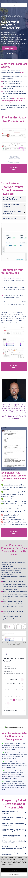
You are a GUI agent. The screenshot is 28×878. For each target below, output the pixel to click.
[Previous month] (5, 679)
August (12, 679)
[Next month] (22, 679)
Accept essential (14, 874)
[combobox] (14, 710)
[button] (14, 5)
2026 (16, 679)
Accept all (14, 870)
